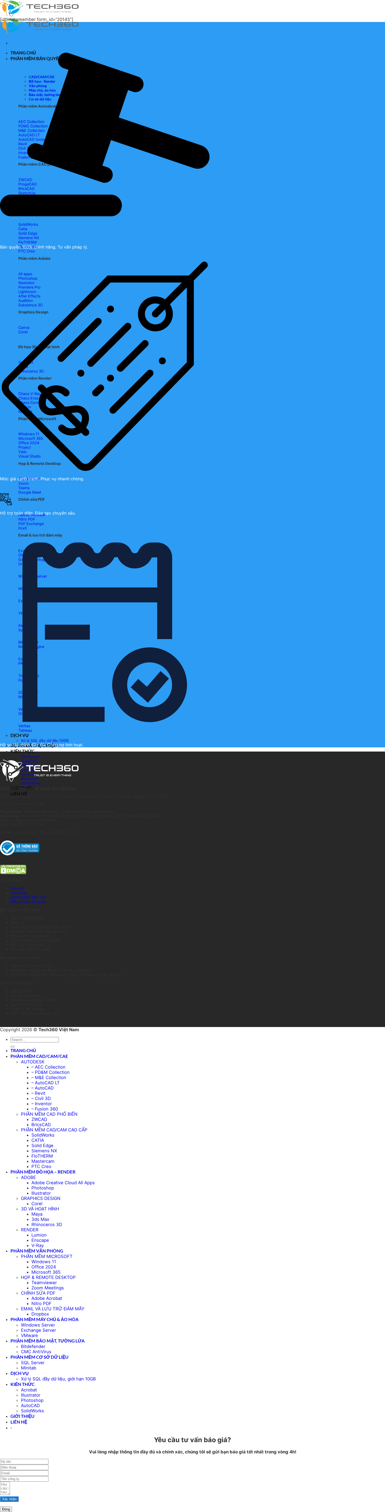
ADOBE (28, 1177)
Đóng (6, 1509)
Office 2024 (43, 1267)
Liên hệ (16, 888)
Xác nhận (9, 1499)
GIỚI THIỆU (22, 1416)
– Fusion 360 (44, 1109)
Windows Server (38, 1325)
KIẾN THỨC (22, 751)
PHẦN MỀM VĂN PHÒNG (36, 1251)
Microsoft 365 (45, 1272)
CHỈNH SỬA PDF (38, 1293)
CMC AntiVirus (36, 1351)
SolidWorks (31, 783)
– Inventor (41, 1103)
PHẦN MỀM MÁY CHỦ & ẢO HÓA (44, 1319)
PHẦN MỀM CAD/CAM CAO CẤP (54, 1129)
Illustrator (41, 1193)
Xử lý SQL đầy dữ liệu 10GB (45, 740)
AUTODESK (33, 1061)
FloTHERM (42, 1156)
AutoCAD (30, 1405)
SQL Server (33, 1362)
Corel (36, 1203)
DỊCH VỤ (19, 1373)
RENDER (29, 1229)
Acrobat (29, 1389)
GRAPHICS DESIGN (40, 1198)
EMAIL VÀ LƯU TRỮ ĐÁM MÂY (52, 1308)
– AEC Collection (48, 1067)
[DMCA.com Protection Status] (13, 873)
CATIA (37, 1140)
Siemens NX (44, 1150)
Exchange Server (38, 1330)
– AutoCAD (42, 1088)
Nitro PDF (41, 1303)
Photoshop (42, 1188)
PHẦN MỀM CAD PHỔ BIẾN (49, 1114)
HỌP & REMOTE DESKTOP (48, 1277)
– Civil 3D (41, 1098)
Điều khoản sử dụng (28, 901)
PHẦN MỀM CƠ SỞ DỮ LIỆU (39, 1357)
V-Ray (37, 1245)
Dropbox (40, 1314)
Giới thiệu (18, 892)
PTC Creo (41, 1166)
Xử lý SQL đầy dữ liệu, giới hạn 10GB (58, 1378)
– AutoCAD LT (45, 1082)
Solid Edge (42, 1145)
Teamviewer (44, 1282)
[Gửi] (12, 1046)
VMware (29, 1335)
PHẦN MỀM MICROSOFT (47, 1256)
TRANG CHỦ (23, 1050)
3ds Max (40, 1219)
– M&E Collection (48, 1077)
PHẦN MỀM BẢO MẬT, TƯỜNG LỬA (47, 1341)
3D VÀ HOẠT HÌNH (40, 1208)
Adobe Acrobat (46, 1298)
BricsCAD (41, 1124)
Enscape (40, 1240)
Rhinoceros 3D (46, 1224)
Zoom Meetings (47, 1287)
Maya (36, 1214)
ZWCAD (39, 1119)
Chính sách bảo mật (28, 897)
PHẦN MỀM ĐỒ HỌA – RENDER (42, 1172)
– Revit (38, 1093)
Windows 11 (43, 1261)
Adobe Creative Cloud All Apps (63, 1182)
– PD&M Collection (50, 1072)
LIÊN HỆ (18, 794)
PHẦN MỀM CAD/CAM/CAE (39, 1056)
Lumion (39, 1235)
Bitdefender (33, 1346)
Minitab (28, 1367)
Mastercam (30, 756)
